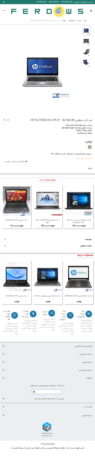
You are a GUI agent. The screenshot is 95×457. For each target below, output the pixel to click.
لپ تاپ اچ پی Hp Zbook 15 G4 (17, 220)
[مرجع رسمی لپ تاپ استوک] (47, 11)
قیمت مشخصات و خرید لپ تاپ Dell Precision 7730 (79, 221)
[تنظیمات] (4, 11)
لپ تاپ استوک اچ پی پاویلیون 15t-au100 (47, 296)
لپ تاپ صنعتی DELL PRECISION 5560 (48, 221)
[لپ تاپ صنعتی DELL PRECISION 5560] (47, 201)
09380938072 (67, 2)
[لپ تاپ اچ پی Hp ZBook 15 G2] (16, 277)
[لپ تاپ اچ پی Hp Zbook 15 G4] (16, 201)
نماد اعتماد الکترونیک (80, 314)
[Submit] (34, 392)
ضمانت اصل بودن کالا (25, 314)
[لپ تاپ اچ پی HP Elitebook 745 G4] (4, 120)
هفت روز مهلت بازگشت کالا (7, 315)
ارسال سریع (45, 313)
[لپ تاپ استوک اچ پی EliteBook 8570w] (78, 277)
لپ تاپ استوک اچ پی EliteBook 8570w (78, 296)
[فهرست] (91, 11)
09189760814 (41, 2)
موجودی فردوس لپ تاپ (47, 179)
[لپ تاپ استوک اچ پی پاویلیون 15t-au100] (47, 277)
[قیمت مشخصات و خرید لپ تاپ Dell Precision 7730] (78, 201)
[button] (47, 239)
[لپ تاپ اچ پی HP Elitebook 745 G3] (8, 120)
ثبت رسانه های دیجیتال (63, 315)
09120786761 (53, 2)
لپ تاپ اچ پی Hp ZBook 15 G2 (17, 296)
